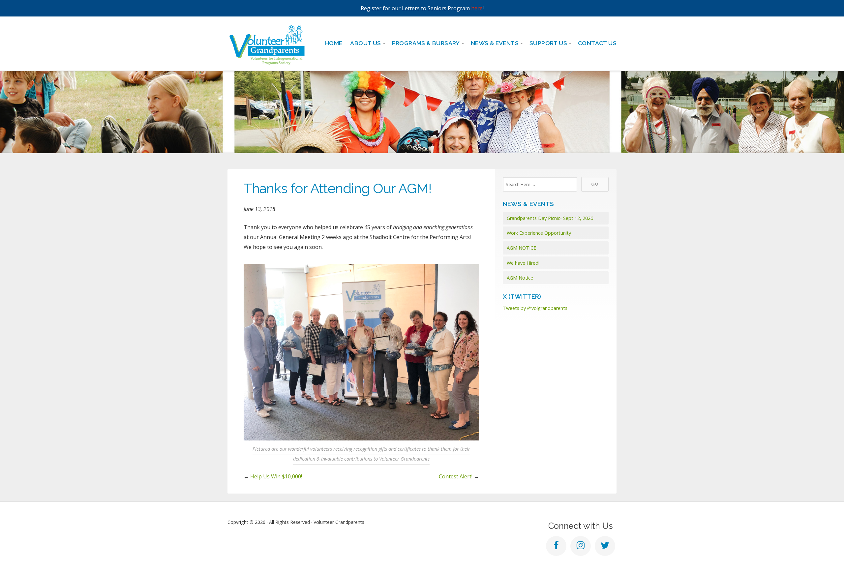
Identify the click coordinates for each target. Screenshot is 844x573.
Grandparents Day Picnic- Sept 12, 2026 (550, 218)
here (477, 8)
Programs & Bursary (426, 43)
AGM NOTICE (521, 248)
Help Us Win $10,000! (276, 476)
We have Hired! (523, 263)
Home (334, 43)
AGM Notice (520, 278)
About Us (365, 43)
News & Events (495, 43)
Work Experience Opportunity (539, 233)
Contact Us (597, 43)
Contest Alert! (455, 476)
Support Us (548, 43)
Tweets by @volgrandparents (535, 308)
